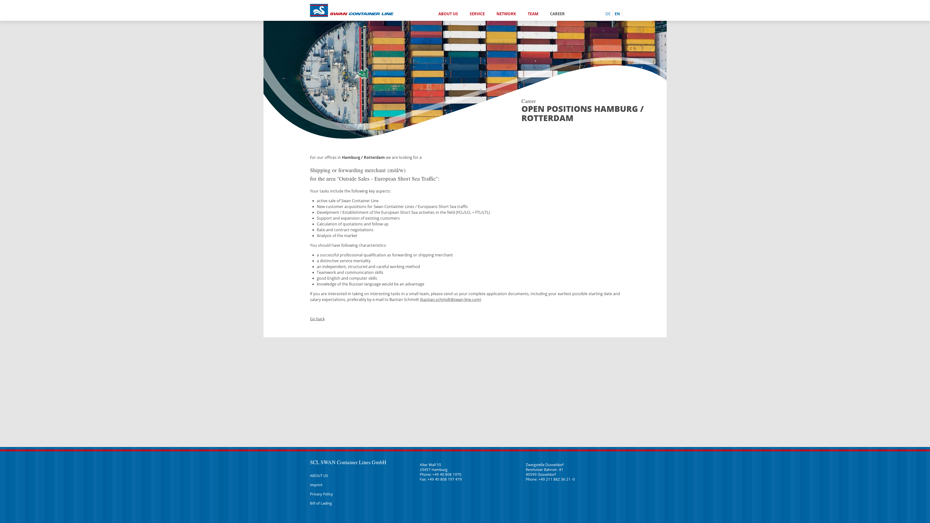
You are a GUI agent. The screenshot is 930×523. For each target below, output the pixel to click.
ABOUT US (448, 13)
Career (557, 13)
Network (506, 13)
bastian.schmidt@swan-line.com (450, 299)
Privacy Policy (321, 494)
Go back (317, 319)
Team (533, 13)
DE (608, 13)
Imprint (316, 484)
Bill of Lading (321, 503)
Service (477, 13)
